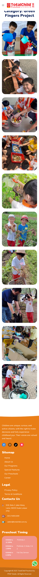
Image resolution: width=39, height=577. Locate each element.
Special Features (12, 469)
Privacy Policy (10, 490)
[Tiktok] (16, 445)
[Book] (22, 445)
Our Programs (10, 465)
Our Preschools (11, 473)
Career (7, 477)
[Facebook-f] (4, 445)
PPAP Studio (12, 574)
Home (7, 458)
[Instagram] (10, 445)
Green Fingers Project (19, 36)
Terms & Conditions (13, 494)
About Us (8, 462)
